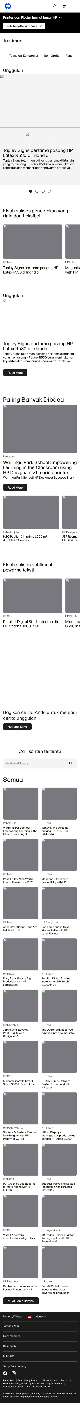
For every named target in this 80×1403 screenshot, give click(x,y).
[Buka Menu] (73, 6)
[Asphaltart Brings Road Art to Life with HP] (20, 903)
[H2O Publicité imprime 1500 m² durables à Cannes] (31, 512)
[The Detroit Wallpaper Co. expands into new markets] (59, 1006)
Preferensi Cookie (13, 1386)
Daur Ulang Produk (28, 1380)
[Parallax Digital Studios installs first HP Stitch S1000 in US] (32, 595)
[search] (54, 6)
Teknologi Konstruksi (23, 55)
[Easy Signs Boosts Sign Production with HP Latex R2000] (20, 954)
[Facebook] (5, 1373)
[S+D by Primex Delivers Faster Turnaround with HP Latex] (59, 1057)
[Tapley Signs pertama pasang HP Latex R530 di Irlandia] (32, 241)
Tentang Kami (11, 1326)
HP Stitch (9, 616)
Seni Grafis (51, 55)
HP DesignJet (70, 532)
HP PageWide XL (13, 1127)
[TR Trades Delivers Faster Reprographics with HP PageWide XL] (59, 1211)
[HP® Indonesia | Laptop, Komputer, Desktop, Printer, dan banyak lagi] (7, 6)
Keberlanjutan (11, 532)
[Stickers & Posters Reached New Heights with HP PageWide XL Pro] (20, 1108)
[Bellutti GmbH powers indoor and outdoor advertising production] (59, 1262)
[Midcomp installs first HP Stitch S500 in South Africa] (20, 1057)
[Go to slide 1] (30, 191)
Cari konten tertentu (40, 751)
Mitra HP (8, 1356)
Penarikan (8, 1380)
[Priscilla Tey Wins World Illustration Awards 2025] (20, 855)
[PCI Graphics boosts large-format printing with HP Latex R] (20, 1160)
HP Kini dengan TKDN (38, 1386)
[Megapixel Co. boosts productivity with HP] (59, 855)
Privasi (64, 1380)
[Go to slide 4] (49, 191)
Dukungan (9, 1346)
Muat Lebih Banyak (21, 1301)
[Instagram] (14, 1373)
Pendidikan (10, 456)
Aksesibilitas (50, 1380)
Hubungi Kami (17, 727)
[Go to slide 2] (36, 191)
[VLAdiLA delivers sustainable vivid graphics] (20, 1211)
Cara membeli (11, 1336)
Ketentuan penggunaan (15, 1383)
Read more (15, 373)
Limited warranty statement (47, 1383)
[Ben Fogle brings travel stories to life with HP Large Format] (59, 903)
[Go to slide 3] (43, 191)
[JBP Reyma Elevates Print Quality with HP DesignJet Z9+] (20, 1006)
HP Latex (8, 262)
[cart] (64, 6)
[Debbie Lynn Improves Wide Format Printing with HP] (20, 1262)
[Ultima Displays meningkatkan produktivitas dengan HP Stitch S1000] (59, 1108)
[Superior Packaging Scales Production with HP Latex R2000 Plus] (59, 1160)
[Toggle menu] (60, 17)
